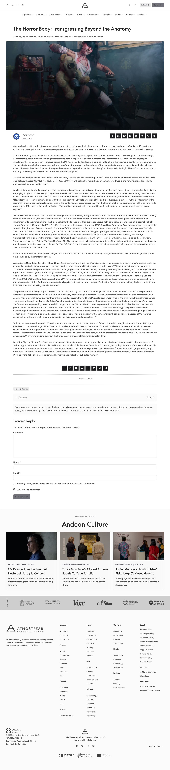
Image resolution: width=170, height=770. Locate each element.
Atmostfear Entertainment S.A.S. (25, 735)
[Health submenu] (122, 14)
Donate (156, 5)
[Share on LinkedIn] (118, 135)
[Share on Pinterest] (148, 135)
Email (16, 473)
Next (149, 397)
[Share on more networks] (154, 135)
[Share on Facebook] (112, 135)
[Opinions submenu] (32, 14)
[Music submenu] (83, 14)
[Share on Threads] (136, 135)
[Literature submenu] (98, 14)
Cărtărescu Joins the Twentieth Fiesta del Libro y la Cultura (28, 571)
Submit (144, 5)
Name (17, 462)
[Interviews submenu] (61, 14)
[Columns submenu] (46, 14)
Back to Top (154, 746)
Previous (22, 397)
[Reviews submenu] (146, 14)
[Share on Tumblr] (142, 135)
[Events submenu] (134, 14)
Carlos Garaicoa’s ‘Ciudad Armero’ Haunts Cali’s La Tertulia (85, 571)
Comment (18, 432)
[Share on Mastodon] (130, 135)
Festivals (11, 564)
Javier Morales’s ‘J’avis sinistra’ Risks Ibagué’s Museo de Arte (136, 571)
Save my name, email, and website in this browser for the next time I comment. (56, 483)
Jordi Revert (28, 135)
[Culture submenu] (73, 14)
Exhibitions (66, 564)
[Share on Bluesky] (124, 135)
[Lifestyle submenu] (111, 14)
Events (17, 564)
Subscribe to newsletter (28, 489)
